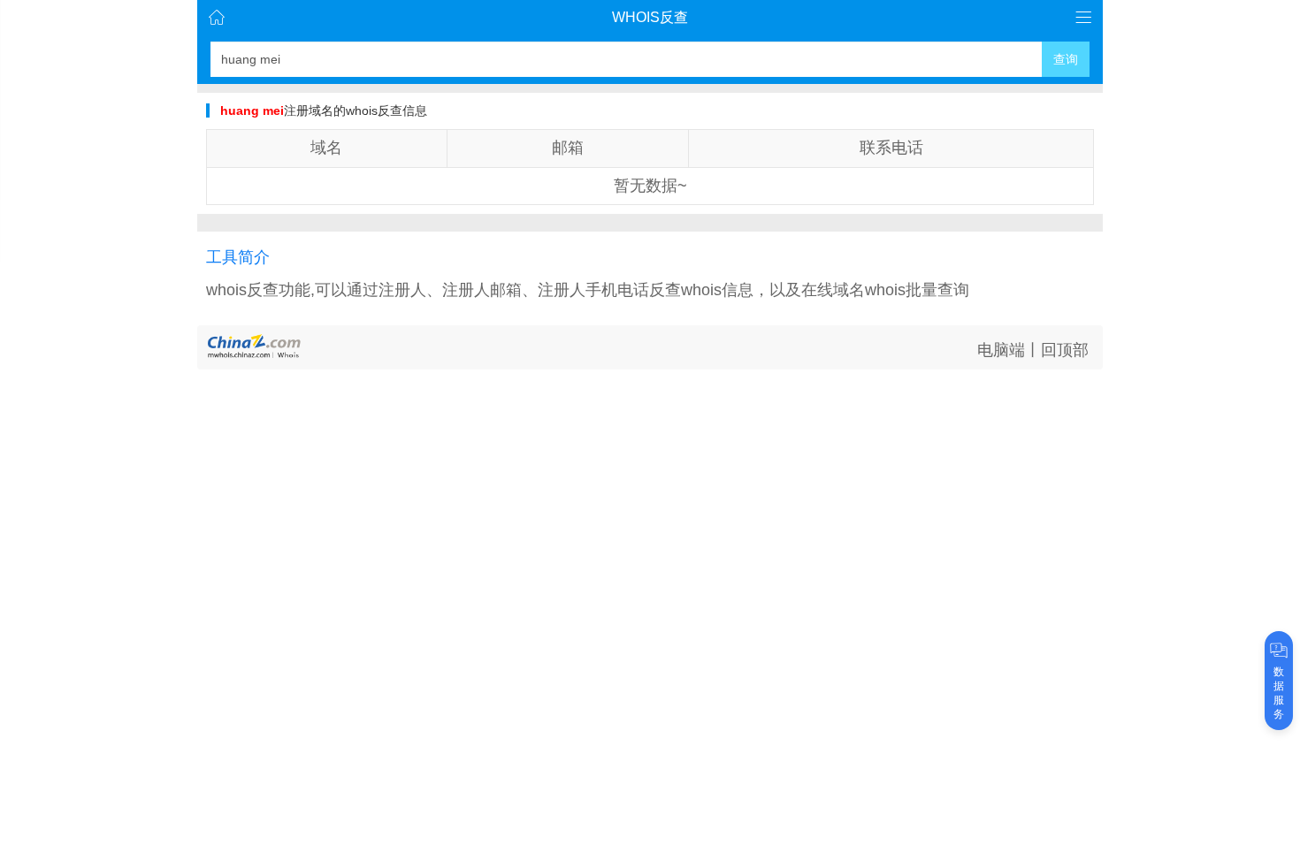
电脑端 (1001, 350)
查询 (1065, 59)
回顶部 (1065, 350)
